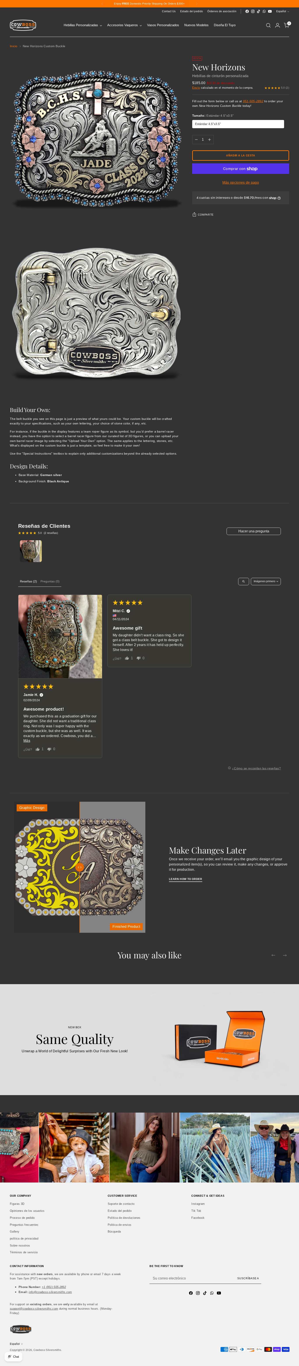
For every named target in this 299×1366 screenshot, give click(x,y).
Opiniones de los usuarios (27, 1210)
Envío (196, 87)
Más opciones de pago (240, 183)
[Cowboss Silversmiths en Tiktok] (258, 11)
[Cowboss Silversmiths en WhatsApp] (264, 11)
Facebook (197, 1217)
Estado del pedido (120, 1210)
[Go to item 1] (31, 551)
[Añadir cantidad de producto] (209, 139)
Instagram (198, 1203)
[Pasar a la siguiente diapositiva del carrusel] (284, 955)
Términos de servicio (24, 1252)
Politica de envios (120, 1224)
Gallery (14, 1231)
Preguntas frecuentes (24, 1224)
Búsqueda (114, 1231)
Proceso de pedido (22, 1217)
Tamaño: (213, 116)
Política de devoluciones (124, 1217)
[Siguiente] (197, 3)
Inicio (14, 46)
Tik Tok (196, 1210)
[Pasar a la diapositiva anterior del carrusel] (273, 955)
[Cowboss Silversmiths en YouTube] (270, 11)
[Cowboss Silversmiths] (23, 25)
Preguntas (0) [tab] (50, 581)
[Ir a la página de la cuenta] (277, 25)
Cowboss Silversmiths (47, 1350)
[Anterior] (102, 3)
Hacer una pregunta (253, 531)
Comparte (206, 214)
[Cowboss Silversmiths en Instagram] (253, 11)
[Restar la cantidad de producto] (196, 139)
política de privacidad (24, 1238)
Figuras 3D (17, 1203)
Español (281, 11)
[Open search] (243, 581)
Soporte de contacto (121, 1203)
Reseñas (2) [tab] (28, 581)
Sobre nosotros (20, 1245)
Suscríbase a (248, 1278)
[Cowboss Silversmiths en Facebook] (247, 11)
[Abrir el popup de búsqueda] (268, 25)
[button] (60, 636)
